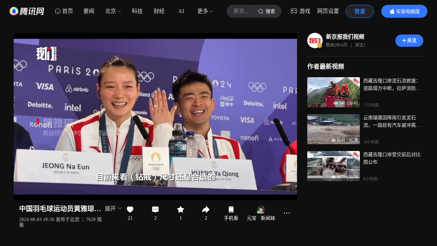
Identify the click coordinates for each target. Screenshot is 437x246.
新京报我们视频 (345, 37)
